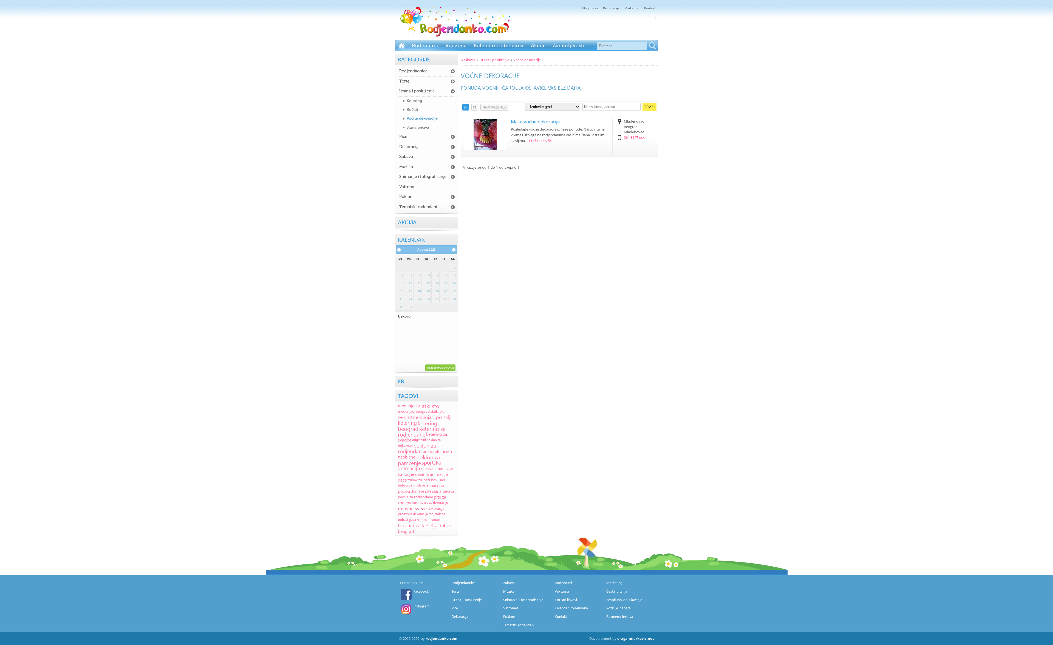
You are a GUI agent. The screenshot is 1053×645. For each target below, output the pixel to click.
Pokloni (406, 196)
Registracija (611, 8)
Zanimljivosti (568, 46)
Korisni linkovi (566, 599)
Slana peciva (418, 127)
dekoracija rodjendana (429, 514)
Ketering (414, 100)
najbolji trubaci (428, 519)
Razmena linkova (619, 616)
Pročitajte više (540, 140)
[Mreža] (474, 107)
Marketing (631, 8)
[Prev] (399, 250)
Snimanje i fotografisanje (422, 176)
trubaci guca (407, 519)
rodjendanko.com (441, 638)
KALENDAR (411, 239)
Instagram (421, 606)
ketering (407, 422)
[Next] (454, 250)
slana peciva (443, 491)
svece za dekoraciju (434, 502)
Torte (404, 81)
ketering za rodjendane (422, 431)
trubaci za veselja (418, 525)
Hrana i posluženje (494, 59)
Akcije (538, 46)
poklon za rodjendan (417, 448)
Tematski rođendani (418, 206)
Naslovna (468, 59)
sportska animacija (419, 465)
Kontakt (649, 8)
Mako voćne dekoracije (535, 121)
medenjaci (407, 405)
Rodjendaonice (413, 71)
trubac (412, 479)
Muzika (406, 166)
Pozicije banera (618, 608)
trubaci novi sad (431, 479)
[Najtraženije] (494, 107)
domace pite (421, 491)
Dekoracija (409, 146)
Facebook (421, 591)
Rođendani (425, 46)
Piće (403, 136)
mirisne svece (412, 508)
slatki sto (428, 405)
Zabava (406, 156)
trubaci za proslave (411, 485)
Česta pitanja (616, 591)
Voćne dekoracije (527, 59)
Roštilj (412, 109)
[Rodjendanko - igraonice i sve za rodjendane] (401, 46)
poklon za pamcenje (419, 459)
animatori (428, 468)
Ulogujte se (590, 8)
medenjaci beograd (414, 411)
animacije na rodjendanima (425, 471)
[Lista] (465, 107)
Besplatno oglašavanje (624, 599)
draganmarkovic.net (635, 638)
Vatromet (408, 186)
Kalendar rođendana (499, 46)
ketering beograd (417, 425)
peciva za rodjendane (415, 496)
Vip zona (456, 46)
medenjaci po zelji (432, 417)
